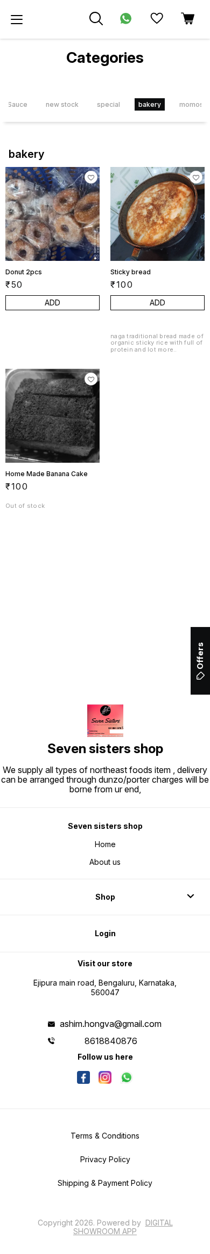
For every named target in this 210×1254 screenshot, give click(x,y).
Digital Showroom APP (123, 1227)
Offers (200, 655)
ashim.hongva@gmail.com (111, 1024)
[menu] (17, 19)
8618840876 (111, 1041)
